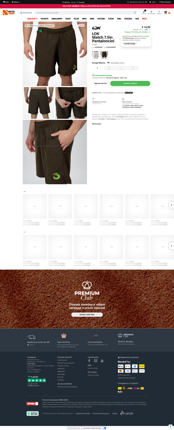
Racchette (44, 18)
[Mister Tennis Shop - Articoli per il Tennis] (9, 13)
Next (171, 205)
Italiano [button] (16, 2)
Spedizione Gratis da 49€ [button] (142, 2)
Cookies (114, 413)
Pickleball (128, 18)
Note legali (61, 374)
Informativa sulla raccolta (74, 428)
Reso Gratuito (166, 2)
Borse (84, 18)
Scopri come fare (87, 315)
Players (111, 18)
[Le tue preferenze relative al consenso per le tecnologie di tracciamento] (170, 426)
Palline (76, 18)
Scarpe (68, 18)
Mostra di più (96, 123)
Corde (92, 18)
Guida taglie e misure (117, 63)
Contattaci (60, 380)
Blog (137, 18)
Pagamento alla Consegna (126, 378)
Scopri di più (87, 407)
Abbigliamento (57, 18)
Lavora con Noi (93, 368)
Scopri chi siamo (93, 375)
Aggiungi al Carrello (130, 83)
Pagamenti (61, 371)
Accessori (101, 18)
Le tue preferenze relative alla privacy (92, 428)
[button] (7, 2)
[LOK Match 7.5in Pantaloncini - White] (95, 55)
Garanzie (60, 377)
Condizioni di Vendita (83, 413)
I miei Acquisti (62, 360)
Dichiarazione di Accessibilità (67, 387)
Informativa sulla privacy (101, 413)
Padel (119, 18)
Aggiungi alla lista (102, 83)
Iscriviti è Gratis (129, 43)
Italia (31, 345)
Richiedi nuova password (65, 363)
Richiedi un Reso (63, 366)
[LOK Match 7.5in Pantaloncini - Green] (104, 54)
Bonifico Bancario (124, 375)
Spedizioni (61, 368)
